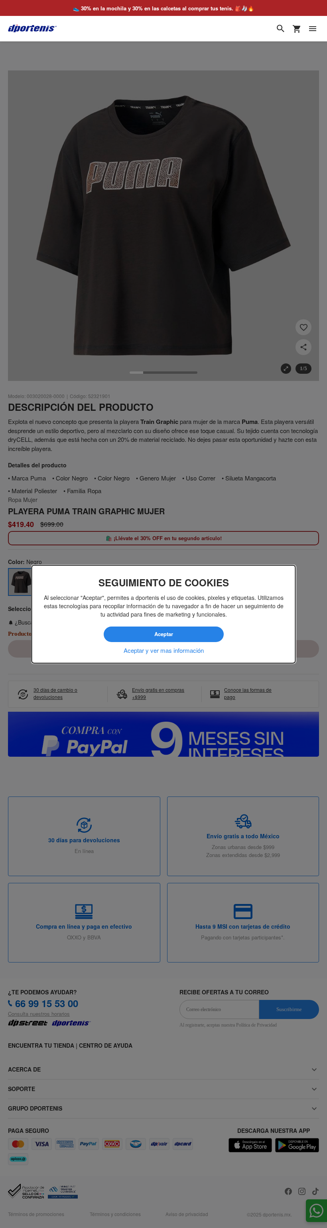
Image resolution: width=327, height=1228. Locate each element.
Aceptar (163, 634)
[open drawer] (313, 29)
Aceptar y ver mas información (164, 650)
